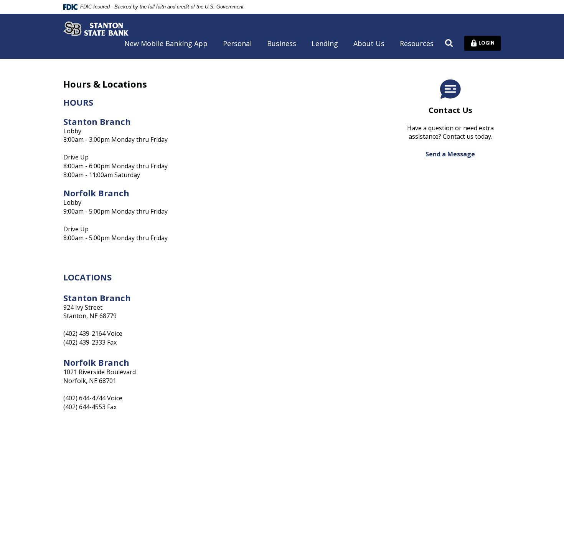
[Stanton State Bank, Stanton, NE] (96, 29)
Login (488, 42)
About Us (368, 43)
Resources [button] (417, 43)
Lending (325, 43)
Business (281, 43)
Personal (237, 43)
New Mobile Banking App (166, 43)
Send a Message (450, 154)
